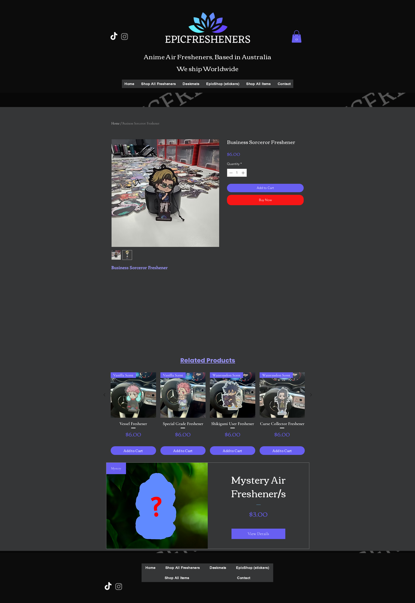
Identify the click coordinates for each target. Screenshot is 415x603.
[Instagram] (124, 36)
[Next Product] (311, 394)
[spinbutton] (237, 173)
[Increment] (243, 173)
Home (115, 123)
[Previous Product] (104, 394)
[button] (296, 36)
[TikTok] (113, 36)
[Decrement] (230, 173)
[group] (208, 413)
